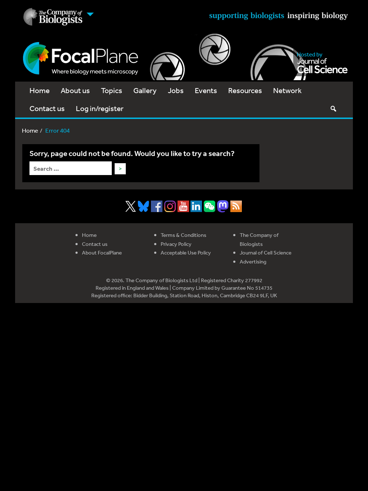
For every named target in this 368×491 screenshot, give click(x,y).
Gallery (145, 90)
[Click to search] (333, 108)
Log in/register (100, 108)
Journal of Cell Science (265, 252)
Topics (111, 90)
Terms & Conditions (183, 234)
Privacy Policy (176, 243)
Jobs (176, 90)
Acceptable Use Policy (186, 252)
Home (39, 90)
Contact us (47, 108)
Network (287, 90)
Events (206, 90)
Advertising (253, 261)
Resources (245, 90)
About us (75, 90)
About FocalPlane (102, 252)
